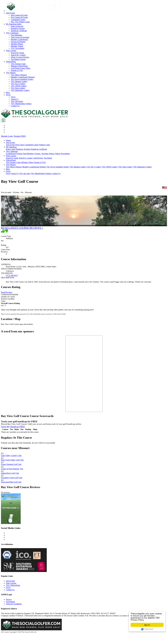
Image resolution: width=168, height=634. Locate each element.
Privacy (9, 599)
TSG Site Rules (17, 101)
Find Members (16, 35)
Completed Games (18, 20)
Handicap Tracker (18, 28)
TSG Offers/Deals (13, 585)
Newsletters (65, 154)
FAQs (13, 97)
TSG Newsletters (17, 48)
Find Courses (11, 583)
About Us (14, 99)
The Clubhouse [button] (12, 151)
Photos (51, 154)
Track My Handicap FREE (13, 426)
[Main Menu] (3, 120)
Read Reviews (6, 292)
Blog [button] (8, 93)
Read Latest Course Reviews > (22, 227)
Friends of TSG (17, 70)
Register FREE (20, 136)
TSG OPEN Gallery (19, 86)
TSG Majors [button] (11, 73)
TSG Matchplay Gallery (20, 90)
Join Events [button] (10, 13)
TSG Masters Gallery (19, 81)
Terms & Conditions (14, 604)
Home (8, 140)
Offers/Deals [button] (11, 62)
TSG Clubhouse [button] (12, 33)
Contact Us (15, 106)
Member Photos (17, 44)
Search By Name (17, 53)
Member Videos (17, 46)
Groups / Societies (41, 154)
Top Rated (48, 158)
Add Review (38, 158)
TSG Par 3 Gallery (18, 84)
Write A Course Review (20, 57)
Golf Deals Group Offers (20, 68)
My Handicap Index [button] (14, 24)
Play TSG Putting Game (20, 22)
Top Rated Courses (18, 59)
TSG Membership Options (21, 104)
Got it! (147, 624)
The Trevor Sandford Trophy (22, 79)
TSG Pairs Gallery (18, 88)
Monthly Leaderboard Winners (23, 77)
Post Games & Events (19, 17)
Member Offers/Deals (19, 66)
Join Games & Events (19, 15)
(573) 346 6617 (12, 275)
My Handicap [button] (11, 147)
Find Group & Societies (20, 37)
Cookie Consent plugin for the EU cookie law (147, 629)
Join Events (10, 145)
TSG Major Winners (19, 75)
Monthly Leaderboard (19, 39)
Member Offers (27, 162)
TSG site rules (24, 173)
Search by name (12, 158)
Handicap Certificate (19, 31)
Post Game (19, 145)
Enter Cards (10, 149)
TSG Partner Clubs (18, 64)
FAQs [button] (8, 95)
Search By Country (18, 55)
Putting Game (44, 145)
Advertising (10, 602)
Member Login (7, 136)
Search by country (26, 158)
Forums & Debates (18, 42)
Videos (57, 154)
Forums (19, 154)
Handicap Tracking (23, 149)
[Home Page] (35, 117)
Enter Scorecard (17, 26)
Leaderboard (11, 154)
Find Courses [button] (11, 50)
